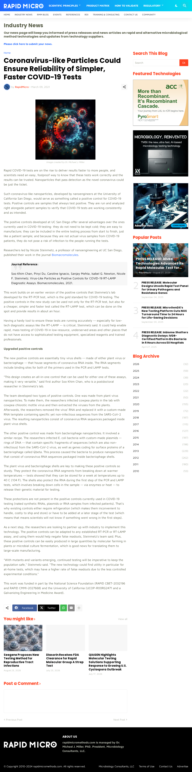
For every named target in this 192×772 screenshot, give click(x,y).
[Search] (184, 5)
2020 (160, 404)
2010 (160, 471)
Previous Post (14, 719)
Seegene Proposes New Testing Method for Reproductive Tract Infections (21, 660)
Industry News (23, 14)
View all (122, 619)
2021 (160, 397)
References (73, 14)
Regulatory (152, 5)
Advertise (182, 766)
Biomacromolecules (65, 254)
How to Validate (126, 5)
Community (149, 14)
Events (57, 14)
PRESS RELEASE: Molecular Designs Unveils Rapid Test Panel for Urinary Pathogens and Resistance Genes (165, 288)
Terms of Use (146, 766)
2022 (160, 390)
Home (7, 14)
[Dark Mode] (176, 5)
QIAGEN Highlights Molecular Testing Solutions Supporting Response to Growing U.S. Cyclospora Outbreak (108, 662)
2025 (160, 370)
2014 (160, 444)
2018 (160, 417)
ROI (86, 14)
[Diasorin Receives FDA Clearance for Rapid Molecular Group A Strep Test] (65, 638)
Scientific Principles (63, 5)
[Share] (124, 87)
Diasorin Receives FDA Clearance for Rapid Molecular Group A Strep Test (65, 660)
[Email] (71, 608)
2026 (160, 364)
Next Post (119, 719)
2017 (160, 424)
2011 (160, 464)
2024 (160, 377)
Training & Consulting (106, 14)
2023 (160, 384)
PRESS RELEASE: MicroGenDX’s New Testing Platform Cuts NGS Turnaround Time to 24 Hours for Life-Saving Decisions (164, 313)
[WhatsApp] (63, 608)
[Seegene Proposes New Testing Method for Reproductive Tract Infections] (23, 638)
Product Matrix (98, 5)
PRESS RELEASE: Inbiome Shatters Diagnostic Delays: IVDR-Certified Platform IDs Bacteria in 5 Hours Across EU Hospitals (165, 337)
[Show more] (79, 608)
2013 (160, 450)
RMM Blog (43, 14)
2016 (160, 430)
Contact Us (131, 14)
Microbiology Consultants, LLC (116, 766)
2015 (160, 437)
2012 (160, 457)
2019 (160, 410)
